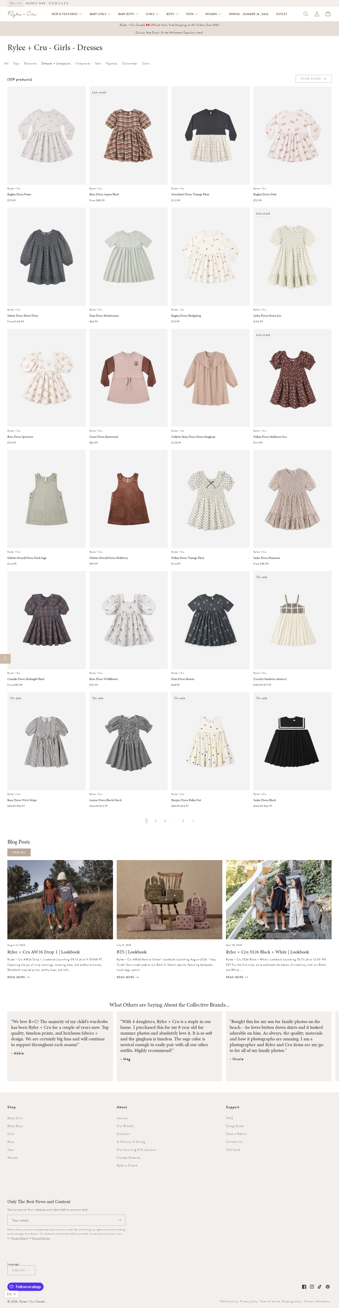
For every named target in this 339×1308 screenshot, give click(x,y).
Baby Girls (15, 1118)
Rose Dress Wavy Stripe (22, 800)
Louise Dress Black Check (105, 800)
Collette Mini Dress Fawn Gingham (193, 437)
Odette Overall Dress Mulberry (108, 558)
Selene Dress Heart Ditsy (22, 316)
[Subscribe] (119, 1220)
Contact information (317, 1301)
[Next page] (192, 820)
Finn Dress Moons (182, 679)
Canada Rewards (128, 1157)
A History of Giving (131, 1141)
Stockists (123, 1133)
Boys (11, 1141)
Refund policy (229, 1301)
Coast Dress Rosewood (103, 437)
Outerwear (130, 63)
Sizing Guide (235, 1125)
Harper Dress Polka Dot (186, 800)
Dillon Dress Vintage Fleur (187, 558)
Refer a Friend (127, 1165)
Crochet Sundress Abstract (270, 679)
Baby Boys (15, 1125)
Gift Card (233, 1149)
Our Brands (125, 1125)
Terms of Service (41, 1238)
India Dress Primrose (266, 558)
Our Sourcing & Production (137, 1149)
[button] (67, 14)
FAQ (229, 1118)
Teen (10, 1149)
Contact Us (234, 1141)
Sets (98, 63)
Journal (122, 1118)
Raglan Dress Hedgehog (186, 316)
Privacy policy (249, 1301)
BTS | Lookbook (132, 952)
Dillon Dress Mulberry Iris (270, 437)
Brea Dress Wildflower (103, 679)
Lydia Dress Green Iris (267, 316)
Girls (10, 1133)
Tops (16, 63)
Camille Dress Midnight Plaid (25, 679)
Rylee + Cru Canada (32, 1301)
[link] (146, 820)
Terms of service (270, 1301)
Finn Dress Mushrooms (104, 316)
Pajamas (112, 63)
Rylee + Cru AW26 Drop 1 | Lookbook (43, 952)
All (6, 63)
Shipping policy (292, 1301)
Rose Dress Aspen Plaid (104, 194)
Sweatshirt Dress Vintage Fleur (190, 194)
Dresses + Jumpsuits (56, 63)
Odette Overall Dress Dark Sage (27, 558)
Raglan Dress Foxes (19, 194)
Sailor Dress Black (264, 800)
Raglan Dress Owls (265, 194)
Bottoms (30, 63)
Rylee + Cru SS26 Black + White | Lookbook (267, 952)
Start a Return (236, 1133)
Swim (146, 63)
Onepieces (83, 63)
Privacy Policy (19, 1238)
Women (12, 1157)
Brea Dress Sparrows (20, 437)
